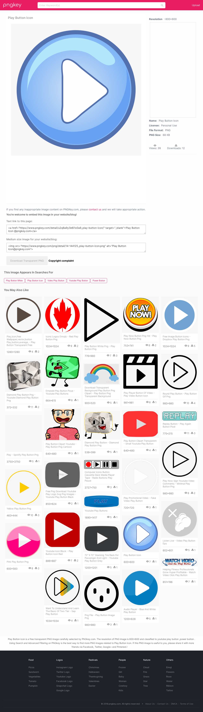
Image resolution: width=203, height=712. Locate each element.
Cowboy (123, 685)
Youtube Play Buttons (96, 510)
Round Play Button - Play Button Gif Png (180, 395)
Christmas (94, 667)
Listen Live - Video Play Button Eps (179, 542)
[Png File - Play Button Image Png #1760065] (101, 593)
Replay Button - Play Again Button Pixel (177, 425)
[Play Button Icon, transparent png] (76, 90)
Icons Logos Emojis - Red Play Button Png (62, 338)
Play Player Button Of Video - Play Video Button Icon (139, 394)
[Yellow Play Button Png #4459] (23, 487)
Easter (92, 685)
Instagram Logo (64, 667)
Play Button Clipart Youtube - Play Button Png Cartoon (61, 445)
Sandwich (34, 672)
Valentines (94, 681)
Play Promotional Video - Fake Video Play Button (140, 499)
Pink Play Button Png (18, 561)
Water (169, 681)
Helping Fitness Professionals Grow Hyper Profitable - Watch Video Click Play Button (179, 572)
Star (145, 681)
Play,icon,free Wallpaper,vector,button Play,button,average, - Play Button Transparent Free (21, 340)
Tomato (32, 681)
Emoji (169, 667)
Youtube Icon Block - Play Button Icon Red (59, 552)
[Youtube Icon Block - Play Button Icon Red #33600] (62, 529)
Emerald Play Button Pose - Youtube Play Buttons (60, 392)
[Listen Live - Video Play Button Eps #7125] (179, 519)
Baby (121, 676)
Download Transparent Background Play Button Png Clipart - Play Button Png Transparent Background (100, 392)
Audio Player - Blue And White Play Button (140, 610)
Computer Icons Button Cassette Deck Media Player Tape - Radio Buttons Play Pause (100, 476)
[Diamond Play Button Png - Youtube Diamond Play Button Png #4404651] (23, 376)
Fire (145, 672)
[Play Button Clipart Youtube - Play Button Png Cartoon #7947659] (62, 424)
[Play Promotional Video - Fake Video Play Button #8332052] (140, 476)
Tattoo (169, 690)
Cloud (146, 667)
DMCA (174, 703)
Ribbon (170, 685)
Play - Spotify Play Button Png (23, 454)
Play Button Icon (132, 555)
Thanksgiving (96, 676)
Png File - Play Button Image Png (100, 616)
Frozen (122, 667)
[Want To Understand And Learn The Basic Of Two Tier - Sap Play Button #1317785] (62, 586)
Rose (168, 676)
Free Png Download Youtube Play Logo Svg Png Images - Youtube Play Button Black (61, 494)
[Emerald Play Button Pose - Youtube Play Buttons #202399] (62, 371)
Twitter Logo (62, 672)
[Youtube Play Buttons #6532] (101, 501)
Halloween (94, 672)
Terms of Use (186, 703)
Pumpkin (33, 685)
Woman (122, 681)
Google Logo (62, 690)
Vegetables (34, 676)
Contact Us (162, 703)
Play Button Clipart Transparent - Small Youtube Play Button (140, 442)
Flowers (170, 672)
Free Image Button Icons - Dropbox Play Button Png (176, 338)
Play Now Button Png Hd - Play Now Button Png (140, 337)
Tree (145, 685)
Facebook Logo (64, 681)
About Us (150, 703)
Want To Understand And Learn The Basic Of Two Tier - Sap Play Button (62, 611)
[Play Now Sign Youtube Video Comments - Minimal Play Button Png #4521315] (179, 459)
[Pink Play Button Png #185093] (23, 541)
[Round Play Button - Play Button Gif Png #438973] (179, 372)
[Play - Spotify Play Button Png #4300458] (23, 433)
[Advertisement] (77, 179)
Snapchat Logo (64, 685)
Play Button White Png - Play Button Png (100, 347)
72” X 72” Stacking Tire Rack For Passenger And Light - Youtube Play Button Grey (102, 558)
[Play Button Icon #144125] (140, 533)
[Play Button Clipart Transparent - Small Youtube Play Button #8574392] (140, 424)
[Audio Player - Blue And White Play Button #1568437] (140, 588)
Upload (196, 5)
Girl (120, 672)
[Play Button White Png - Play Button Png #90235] (101, 320)
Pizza (31, 667)
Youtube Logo (63, 676)
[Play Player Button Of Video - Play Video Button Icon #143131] (140, 371)
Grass (146, 676)
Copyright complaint (61, 260)
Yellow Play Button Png (19, 508)
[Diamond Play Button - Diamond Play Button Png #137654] (101, 425)
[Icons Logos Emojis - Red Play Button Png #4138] (62, 315)
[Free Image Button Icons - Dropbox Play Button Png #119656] (179, 315)
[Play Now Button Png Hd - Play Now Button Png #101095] (140, 315)
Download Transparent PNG (27, 260)
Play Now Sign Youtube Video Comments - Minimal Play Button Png (178, 483)
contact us (95, 209)
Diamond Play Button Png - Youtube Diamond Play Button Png (22, 397)
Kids (121, 690)
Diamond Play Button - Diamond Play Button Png (102, 444)
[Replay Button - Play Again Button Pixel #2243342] (179, 416)
